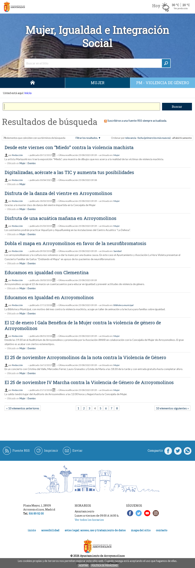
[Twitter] (178, 450)
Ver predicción (181, 8)
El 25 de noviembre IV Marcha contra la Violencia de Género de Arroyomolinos (89, 382)
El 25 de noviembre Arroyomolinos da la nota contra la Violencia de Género (85, 357)
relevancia (130, 137)
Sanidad (117, 251)
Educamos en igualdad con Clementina (47, 272)
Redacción (17, 155)
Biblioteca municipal (123, 305)
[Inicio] (14, 7)
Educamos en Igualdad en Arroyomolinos (49, 297)
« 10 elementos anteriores (22, 408)
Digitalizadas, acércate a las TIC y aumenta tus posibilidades (69, 172)
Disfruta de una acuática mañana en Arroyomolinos (60, 218)
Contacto (161, 530)
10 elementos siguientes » (172, 408)
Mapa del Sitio (141, 530)
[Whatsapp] (187, 450)
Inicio (32, 82)
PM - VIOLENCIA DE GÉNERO (162, 82)
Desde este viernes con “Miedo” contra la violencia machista (69, 147)
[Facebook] (168, 450)
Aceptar (83, 565)
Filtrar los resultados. (87, 137)
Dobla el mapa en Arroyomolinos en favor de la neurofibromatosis (75, 243)
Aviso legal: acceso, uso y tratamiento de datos (95, 530)
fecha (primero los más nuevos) (154, 137)
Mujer (98, 82)
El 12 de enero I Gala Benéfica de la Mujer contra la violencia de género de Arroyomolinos (83, 325)
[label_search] (166, 63)
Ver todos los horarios (89, 520)
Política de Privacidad (104, 565)
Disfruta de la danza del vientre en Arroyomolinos (58, 193)
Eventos (32, 163)
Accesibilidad (50, 530)
